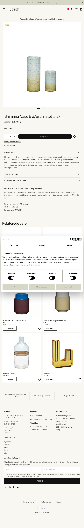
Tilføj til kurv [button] (10, 328)
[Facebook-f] (6, 487)
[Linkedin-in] (18, 487)
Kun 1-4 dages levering (42, 396)
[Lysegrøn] (4, 322)
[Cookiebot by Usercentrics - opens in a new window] (71, 239)
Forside (22, 19)
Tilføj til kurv (45, 136)
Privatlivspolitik (61, 421)
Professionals (45, 502)
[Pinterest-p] (14, 487)
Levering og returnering (15, 180)
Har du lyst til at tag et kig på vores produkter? (23, 188)
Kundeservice (61, 411)
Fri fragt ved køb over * (15, 396)
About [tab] (69, 246)
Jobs (5, 453)
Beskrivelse (9, 152)
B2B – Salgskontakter (64, 427)
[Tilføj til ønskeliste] (76, 136)
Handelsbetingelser (63, 415)
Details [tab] (42, 246)
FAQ (58, 430)
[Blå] (3, 322)
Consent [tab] (14, 246)
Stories (6, 450)
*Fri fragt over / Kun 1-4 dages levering (42, 3)
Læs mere (36, 476)
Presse (58, 502)
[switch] (32, 278)
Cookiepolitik (61, 424)
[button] (38, 108)
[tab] (42, 152)
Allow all (68, 287)
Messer (6, 447)
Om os (6, 444)
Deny (15, 287)
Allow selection (42, 287)
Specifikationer (11, 174)
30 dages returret (68, 396)
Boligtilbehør (30, 19)
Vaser (38, 19)
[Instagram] (10, 487)
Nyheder (7, 442)
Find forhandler (29, 502)
